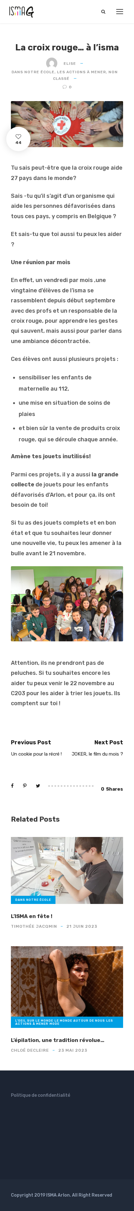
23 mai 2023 (72, 1050)
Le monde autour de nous (80, 1021)
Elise (70, 63)
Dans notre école (33, 72)
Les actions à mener (81, 72)
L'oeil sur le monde (34, 1021)
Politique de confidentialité (40, 1095)
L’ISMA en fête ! (31, 916)
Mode (55, 1024)
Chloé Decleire (30, 1050)
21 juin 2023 (81, 926)
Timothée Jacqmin (34, 926)
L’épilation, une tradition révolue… (57, 1040)
